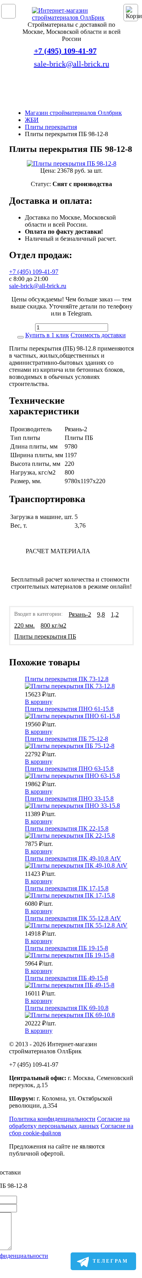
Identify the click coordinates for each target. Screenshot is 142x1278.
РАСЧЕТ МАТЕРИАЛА (58, 551)
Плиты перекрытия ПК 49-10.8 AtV (73, 858)
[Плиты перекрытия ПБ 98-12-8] (71, 163)
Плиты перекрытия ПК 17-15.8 (66, 888)
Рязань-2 (80, 614)
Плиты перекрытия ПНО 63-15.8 (69, 768)
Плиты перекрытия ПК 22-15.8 (66, 828)
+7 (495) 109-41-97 (65, 50)
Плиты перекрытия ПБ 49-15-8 (66, 978)
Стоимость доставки (98, 335)
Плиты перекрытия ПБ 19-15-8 (66, 948)
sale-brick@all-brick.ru (71, 63)
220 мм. (24, 625)
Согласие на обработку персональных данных (69, 1122)
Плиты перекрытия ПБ (45, 636)
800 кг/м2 (53, 625)
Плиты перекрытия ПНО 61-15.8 (69, 708)
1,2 (115, 614)
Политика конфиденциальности (52, 1118)
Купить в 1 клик (47, 335)
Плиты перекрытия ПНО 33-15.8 (69, 798)
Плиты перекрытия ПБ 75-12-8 (66, 738)
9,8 (101, 614)
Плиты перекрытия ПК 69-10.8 (66, 1008)
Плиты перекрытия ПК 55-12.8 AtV (73, 918)
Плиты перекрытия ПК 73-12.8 (66, 679)
